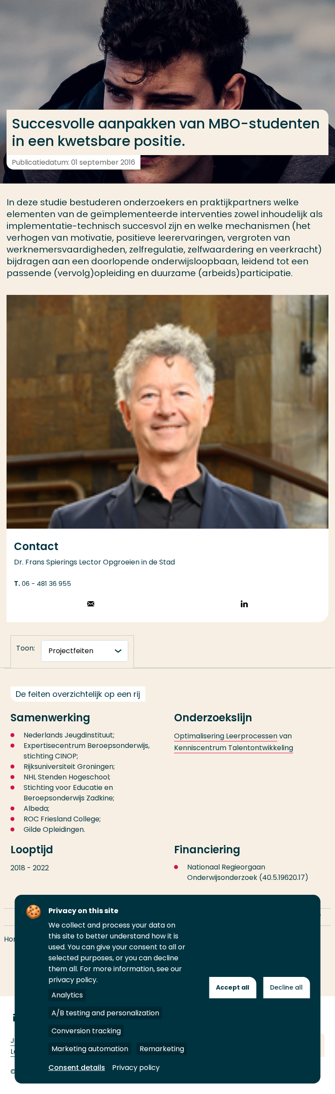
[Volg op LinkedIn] (244, 604)
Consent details (76, 1068)
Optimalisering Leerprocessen (225, 736)
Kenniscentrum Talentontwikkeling (233, 748)
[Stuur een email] (90, 604)
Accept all (232, 987)
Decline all (286, 987)
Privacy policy (136, 1068)
